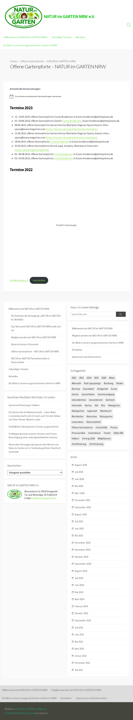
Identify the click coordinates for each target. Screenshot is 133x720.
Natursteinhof (93, 421)
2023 (81, 377)
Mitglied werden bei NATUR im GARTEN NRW (33, 337)
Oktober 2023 (81, 613)
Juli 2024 (79, 578)
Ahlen (112, 377)
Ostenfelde (101, 427)
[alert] (66, 97)
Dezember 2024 (82, 542)
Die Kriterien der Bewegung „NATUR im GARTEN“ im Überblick (36, 317)
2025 (96, 377)
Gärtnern (110, 399)
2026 (104, 377)
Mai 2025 (79, 535)
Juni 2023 (79, 634)
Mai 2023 (79, 641)
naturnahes (77, 421)
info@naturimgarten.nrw (43, 498)
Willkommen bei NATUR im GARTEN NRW (25, 37)
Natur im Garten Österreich (24, 344)
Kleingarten (114, 405)
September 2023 (83, 620)
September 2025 (83, 507)
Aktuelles (80, 37)
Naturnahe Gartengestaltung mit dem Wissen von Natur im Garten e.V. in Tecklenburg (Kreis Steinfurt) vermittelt (35, 448)
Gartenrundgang (106, 394)
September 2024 (83, 563)
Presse (113, 427)
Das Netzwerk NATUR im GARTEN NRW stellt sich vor (36, 328)
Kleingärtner (78, 410)
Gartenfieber (88, 394)
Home (13, 61)
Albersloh (76, 383)
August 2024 (81, 570)
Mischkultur (78, 416)
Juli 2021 (79, 669)
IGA (96, 405)
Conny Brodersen (71, 120)
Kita (103, 405)
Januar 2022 (80, 655)
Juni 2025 (79, 528)
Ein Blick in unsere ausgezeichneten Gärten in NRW (30, 45)
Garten (75, 394)
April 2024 (79, 599)
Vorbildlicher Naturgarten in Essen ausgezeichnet (34, 426)
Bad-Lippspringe (92, 383)
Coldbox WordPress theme (20, 713)
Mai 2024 (79, 592)
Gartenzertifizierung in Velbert (24, 405)
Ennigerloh (102, 388)
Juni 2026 (79, 479)
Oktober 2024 (81, 556)
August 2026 (81, 464)
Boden (119, 383)
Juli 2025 (79, 521)
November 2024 (82, 549)
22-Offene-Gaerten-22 (19, 280)
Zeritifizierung (79, 444)
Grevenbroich (96, 399)
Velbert (75, 438)
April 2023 (79, 648)
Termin (106, 432)
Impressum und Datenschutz (86, 356)
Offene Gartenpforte (82, 427)
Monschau (91, 416)
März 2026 (80, 493)
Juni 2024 (79, 585)
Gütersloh (77, 405)
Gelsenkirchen (79, 399)
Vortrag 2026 (88, 438)
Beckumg (108, 383)
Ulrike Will (118, 432)
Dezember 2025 (82, 500)
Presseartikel (78, 432)
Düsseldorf (88, 388)
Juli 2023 (79, 627)
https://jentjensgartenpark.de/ (32, 149)
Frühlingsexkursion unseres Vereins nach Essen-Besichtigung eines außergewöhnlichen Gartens (33, 435)
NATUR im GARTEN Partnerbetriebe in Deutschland (30, 360)
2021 (74, 377)
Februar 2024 (81, 606)
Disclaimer (77, 349)
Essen (114, 388)
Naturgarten (106, 416)
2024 (89, 377)
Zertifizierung (96, 444)
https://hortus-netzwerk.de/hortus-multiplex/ (72, 129)
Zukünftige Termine (61, 37)
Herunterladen (39, 280)
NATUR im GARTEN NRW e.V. (30, 709)
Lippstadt (92, 410)
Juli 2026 (79, 471)
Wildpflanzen (104, 438)
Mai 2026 (79, 486)
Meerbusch (105, 410)
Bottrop (76, 388)
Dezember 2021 (82, 662)
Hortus (88, 405)
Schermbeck (94, 432)
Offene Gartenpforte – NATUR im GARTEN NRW (35, 351)
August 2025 (81, 514)
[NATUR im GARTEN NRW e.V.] (23, 16)
